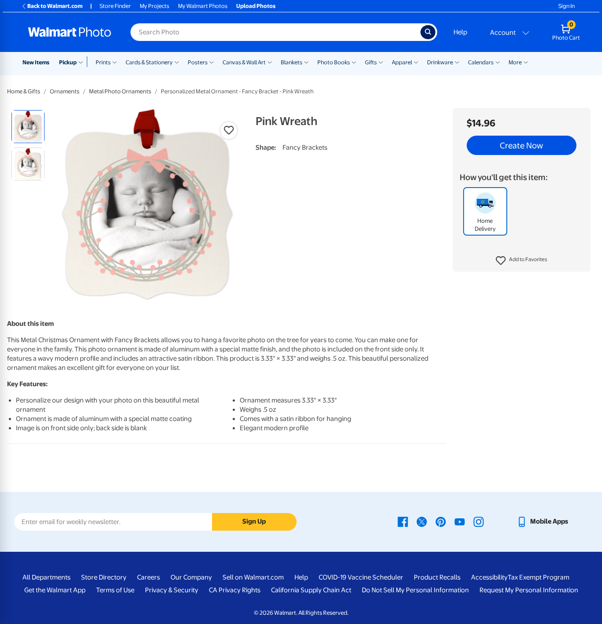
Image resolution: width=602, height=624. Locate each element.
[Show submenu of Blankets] (306, 61)
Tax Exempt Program (538, 577)
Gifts (371, 62)
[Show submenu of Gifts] (380, 61)
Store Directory (103, 577)
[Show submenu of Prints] (114, 61)
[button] (522, 260)
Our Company (191, 577)
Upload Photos (255, 6)
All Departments (46, 577)
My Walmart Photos (202, 6)
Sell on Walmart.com (253, 577)
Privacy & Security (171, 590)
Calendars (481, 62)
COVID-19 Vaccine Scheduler (361, 577)
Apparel (402, 62)
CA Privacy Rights (234, 590)
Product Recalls (437, 577)
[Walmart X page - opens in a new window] (421, 521)
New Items (35, 62)
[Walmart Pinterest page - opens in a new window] (440, 521)
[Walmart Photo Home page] (70, 32)
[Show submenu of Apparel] (416, 61)
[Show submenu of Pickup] (82, 61)
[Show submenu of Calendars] (497, 61)
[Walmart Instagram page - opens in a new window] (478, 521)
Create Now (521, 145)
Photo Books (333, 62)
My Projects (154, 6)
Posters (198, 62)
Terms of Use (115, 590)
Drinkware (440, 62)
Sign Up (254, 521)
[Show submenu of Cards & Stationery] (176, 61)
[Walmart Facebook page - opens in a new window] (403, 521)
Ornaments (64, 91)
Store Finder (115, 6)
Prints (103, 62)
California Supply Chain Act (311, 590)
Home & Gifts (23, 91)
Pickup (68, 62)
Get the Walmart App (54, 590)
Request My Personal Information (528, 590)
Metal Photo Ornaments (120, 91)
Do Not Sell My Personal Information (415, 590)
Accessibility (489, 577)
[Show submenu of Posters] (211, 61)
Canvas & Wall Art (244, 62)
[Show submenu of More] (525, 61)
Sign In (566, 6)
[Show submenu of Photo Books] (354, 61)
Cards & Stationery (149, 62)
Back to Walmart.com (54, 6)
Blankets (291, 62)
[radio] (28, 126)
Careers (148, 577)
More (515, 62)
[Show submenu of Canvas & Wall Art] (269, 61)
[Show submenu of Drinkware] (457, 61)
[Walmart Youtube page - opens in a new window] (459, 521)
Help (460, 32)
